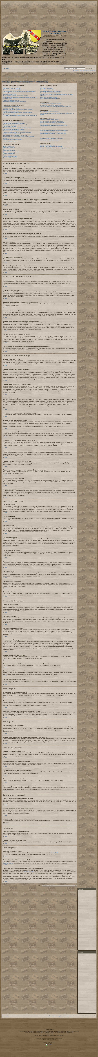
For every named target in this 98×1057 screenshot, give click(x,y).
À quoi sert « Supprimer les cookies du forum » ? (14, 101)
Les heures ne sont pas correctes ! (11, 108)
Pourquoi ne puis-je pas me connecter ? (12, 87)
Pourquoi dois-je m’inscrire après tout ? (12, 88)
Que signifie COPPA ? (8, 98)
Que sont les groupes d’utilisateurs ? (48, 89)
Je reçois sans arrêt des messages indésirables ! (51, 105)
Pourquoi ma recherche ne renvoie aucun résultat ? (52, 121)
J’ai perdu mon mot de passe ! (10, 94)
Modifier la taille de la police (94, 68)
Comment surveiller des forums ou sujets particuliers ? (53, 132)
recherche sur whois (29, 871)
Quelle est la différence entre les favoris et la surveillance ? (54, 130)
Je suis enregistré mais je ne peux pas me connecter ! (15, 95)
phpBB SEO (49, 1043)
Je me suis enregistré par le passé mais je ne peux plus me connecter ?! (20, 97)
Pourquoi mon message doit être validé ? (12, 139)
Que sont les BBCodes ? (9, 146)
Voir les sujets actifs (23, 76)
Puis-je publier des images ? (9, 150)
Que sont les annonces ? (9, 153)
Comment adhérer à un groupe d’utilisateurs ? (50, 91)
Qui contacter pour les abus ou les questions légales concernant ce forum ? (57, 148)
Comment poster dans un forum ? (11, 121)
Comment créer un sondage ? (10, 126)
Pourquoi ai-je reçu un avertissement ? (12, 133)
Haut (5, 173)
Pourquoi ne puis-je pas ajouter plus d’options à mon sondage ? (17, 127)
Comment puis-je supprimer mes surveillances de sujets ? (53, 133)
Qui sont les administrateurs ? (47, 87)
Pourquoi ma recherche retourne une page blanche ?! (52, 122)
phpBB (44, 1038)
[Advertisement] (80, 15)
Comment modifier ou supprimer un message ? (14, 123)
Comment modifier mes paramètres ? (11, 106)
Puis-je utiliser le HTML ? (9, 147)
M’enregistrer (86, 70)
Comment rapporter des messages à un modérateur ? (15, 135)
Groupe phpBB (54, 852)
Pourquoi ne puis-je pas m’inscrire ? (11, 100)
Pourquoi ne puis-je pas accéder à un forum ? (13, 130)
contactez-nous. (49, 1034)
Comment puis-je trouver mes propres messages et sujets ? (54, 125)
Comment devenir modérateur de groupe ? (50, 92)
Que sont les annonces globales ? (11, 152)
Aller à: (39, 885)
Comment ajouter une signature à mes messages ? (15, 124)
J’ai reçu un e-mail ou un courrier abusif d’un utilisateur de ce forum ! (56, 106)
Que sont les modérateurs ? (46, 88)
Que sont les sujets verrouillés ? (10, 156)
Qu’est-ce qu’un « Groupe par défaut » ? (49, 97)
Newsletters (76, 70)
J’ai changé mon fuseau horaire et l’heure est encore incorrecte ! (18, 109)
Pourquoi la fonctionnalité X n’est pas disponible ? (51, 146)
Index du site (6, 68)
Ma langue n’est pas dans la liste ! (11, 111)
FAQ (81, 70)
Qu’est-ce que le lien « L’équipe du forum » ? (50, 98)
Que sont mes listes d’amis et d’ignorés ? (49, 111)
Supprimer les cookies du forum (65, 1015)
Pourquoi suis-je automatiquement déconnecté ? (14, 89)
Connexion (92, 70)
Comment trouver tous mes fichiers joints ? (50, 140)
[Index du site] (22, 42)
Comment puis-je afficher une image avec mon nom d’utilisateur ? (18, 112)
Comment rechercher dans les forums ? (49, 119)
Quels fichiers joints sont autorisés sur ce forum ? (51, 138)
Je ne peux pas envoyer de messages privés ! (51, 103)
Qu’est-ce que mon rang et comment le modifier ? (14, 114)
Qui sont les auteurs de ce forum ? (48, 145)
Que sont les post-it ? (8, 154)
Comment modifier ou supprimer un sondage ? (13, 129)
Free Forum (53, 1039)
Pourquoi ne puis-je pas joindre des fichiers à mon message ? (17, 132)
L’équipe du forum (53, 1015)
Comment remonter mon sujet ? (10, 141)
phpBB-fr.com (52, 1042)
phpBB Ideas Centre (8, 863)
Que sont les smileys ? (8, 149)
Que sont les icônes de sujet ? (10, 157)
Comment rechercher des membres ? (49, 124)
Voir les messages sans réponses (9, 76)
